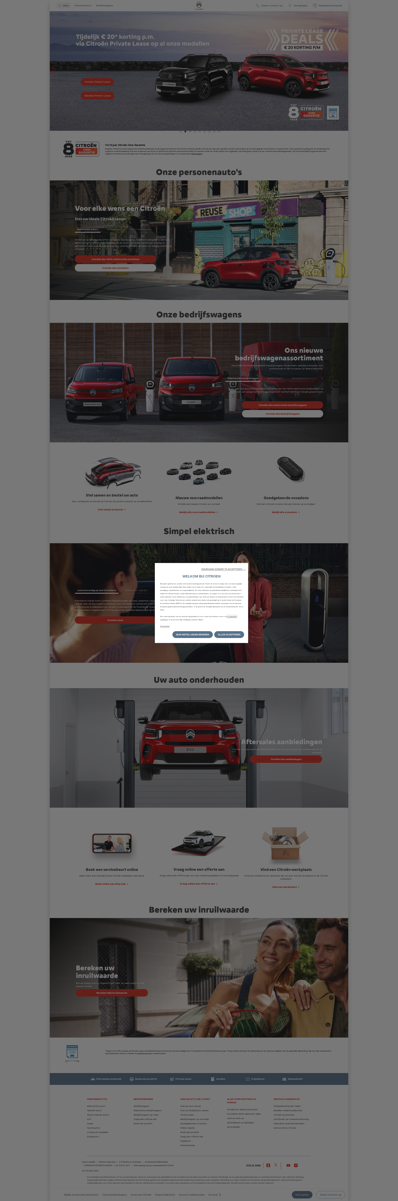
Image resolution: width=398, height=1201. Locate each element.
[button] (223, 569)
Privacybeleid (165, 626)
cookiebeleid (232, 616)
